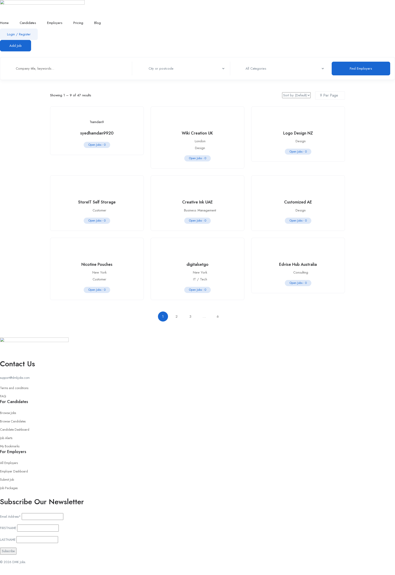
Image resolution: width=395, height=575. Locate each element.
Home (4, 22)
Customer (99, 210)
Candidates (28, 22)
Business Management (200, 210)
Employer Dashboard (14, 471)
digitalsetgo (197, 264)
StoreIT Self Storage (97, 202)
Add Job (15, 45)
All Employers (9, 463)
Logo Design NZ (298, 133)
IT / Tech (200, 279)
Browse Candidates (13, 421)
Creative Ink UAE (197, 202)
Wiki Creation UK (197, 133)
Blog (97, 22)
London (200, 141)
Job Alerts (6, 438)
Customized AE (298, 202)
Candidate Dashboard (14, 429)
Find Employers (361, 68)
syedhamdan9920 (97, 133)
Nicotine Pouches (96, 264)
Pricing (78, 22)
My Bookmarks (9, 446)
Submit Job (7, 479)
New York (99, 272)
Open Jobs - (97, 144)
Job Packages (9, 488)
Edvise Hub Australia (298, 264)
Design (200, 147)
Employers (54, 22)
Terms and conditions (14, 388)
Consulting (300, 272)
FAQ (3, 396)
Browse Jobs (8, 413)
